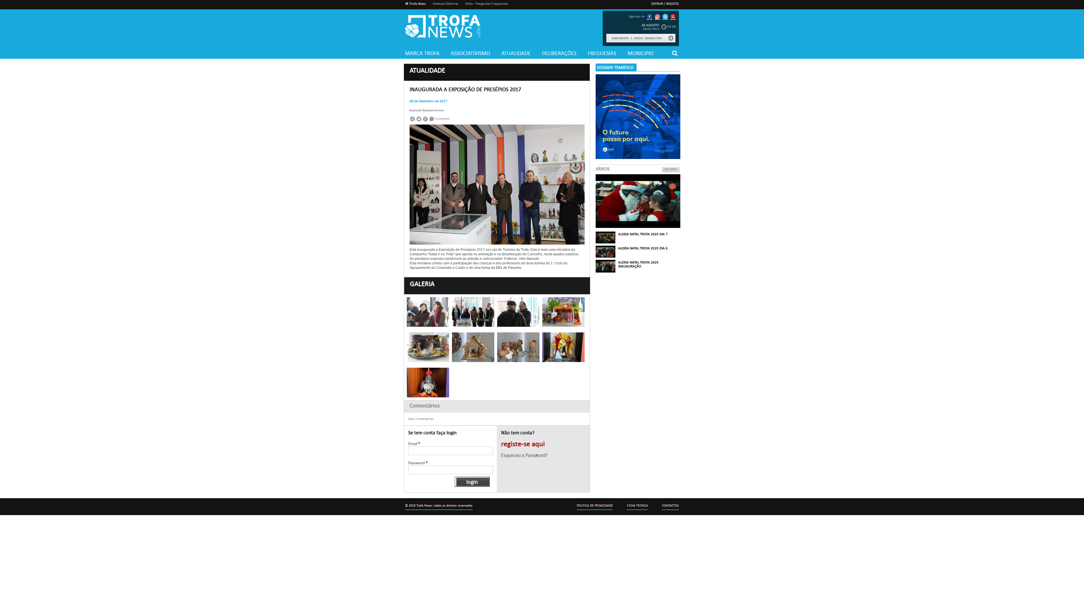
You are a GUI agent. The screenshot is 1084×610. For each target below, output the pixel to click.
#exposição (416, 110)
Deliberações (559, 53)
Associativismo (470, 53)
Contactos (670, 505)
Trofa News (417, 4)
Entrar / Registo (665, 4)
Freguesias (602, 53)
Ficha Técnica (637, 505)
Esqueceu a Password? (524, 455)
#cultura (439, 110)
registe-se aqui (523, 444)
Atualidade (516, 53)
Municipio (641, 53)
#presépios (429, 110)
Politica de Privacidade (595, 505)
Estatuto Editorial (445, 4)
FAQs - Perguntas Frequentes (486, 4)
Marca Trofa (422, 53)
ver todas (670, 168)
